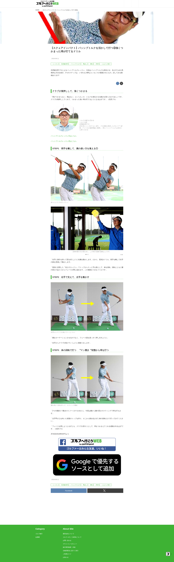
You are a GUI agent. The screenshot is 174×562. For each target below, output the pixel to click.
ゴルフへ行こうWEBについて (72, 537)
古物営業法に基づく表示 (70, 550)
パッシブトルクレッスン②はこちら (64, 141)
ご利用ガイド (67, 554)
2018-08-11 (55, 58)
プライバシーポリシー (70, 544)
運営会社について (68, 533)
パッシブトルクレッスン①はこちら (64, 136)
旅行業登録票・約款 (69, 547)
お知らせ (65, 557)
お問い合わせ (67, 540)
